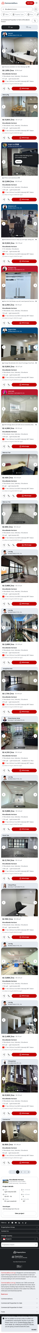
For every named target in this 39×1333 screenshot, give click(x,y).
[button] (19, 1213)
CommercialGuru (7, 1299)
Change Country (6, 1236)
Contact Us (5, 1231)
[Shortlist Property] (34, 40)
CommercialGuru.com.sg (8, 1272)
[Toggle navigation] (36, 3)
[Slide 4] (20, 62)
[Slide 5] (20, 522)
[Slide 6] (23, 235)
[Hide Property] (30, 40)
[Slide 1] (16, 420)
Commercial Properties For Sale (11, 1303)
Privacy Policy (27, 1322)
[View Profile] (19, 34)
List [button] (12, 27)
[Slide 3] (19, 420)
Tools (3, 1312)
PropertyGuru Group (8, 1227)
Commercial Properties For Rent (11, 1307)
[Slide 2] (16, 62)
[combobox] (18, 9)
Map (29, 27)
